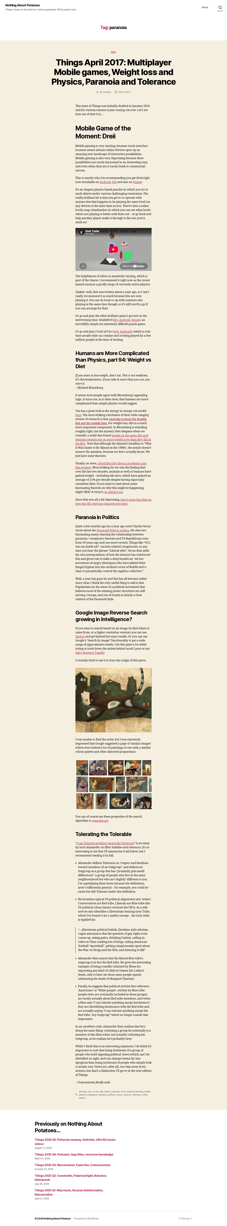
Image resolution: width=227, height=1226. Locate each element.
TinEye (80, 636)
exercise (115, 1091)
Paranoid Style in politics (113, 530)
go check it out (113, 492)
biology (82, 1091)
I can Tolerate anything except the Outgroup (105, 843)
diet (101, 1091)
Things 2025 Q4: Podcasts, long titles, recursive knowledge (74, 1154)
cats (89, 1091)
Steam (137, 182)
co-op (95, 1091)
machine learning (135, 1091)
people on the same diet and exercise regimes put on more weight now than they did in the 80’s (113, 439)
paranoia (103, 1094)
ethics (107, 1091)
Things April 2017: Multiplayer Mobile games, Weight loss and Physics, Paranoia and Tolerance (113, 72)
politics (111, 1094)
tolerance (136, 1094)
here (78, 415)
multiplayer (92, 1094)
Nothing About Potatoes (22, 5)
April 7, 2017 (124, 92)
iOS (114, 182)
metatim (107, 92)
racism (119, 1094)
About (205, 7)
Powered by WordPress (86, 1218)
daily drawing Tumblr (89, 653)
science (127, 1094)
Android (105, 182)
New (113, 52)
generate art (100, 821)
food (123, 1091)
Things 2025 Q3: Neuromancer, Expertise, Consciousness (72, 1165)
